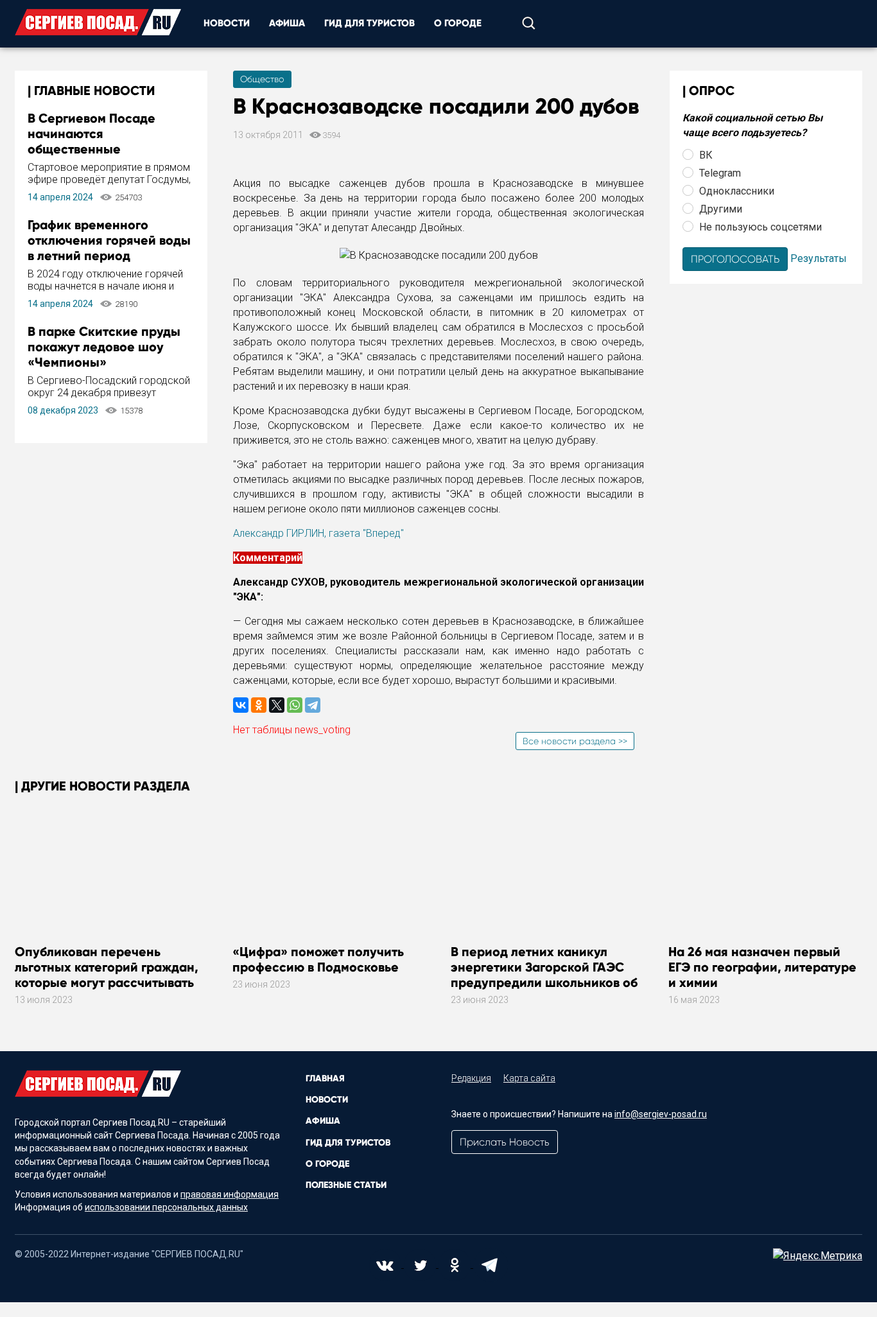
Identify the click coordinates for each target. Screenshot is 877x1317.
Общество (262, 79)
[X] (276, 705)
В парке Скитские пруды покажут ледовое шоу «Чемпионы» (104, 347)
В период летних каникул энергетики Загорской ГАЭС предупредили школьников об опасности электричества (544, 975)
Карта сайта (529, 1078)
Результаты (818, 258)
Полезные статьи (346, 1185)
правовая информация (229, 1194)
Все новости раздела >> (575, 741)
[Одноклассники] (258, 705)
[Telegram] (312, 705)
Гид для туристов (369, 23)
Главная (325, 1078)
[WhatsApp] (294, 705)
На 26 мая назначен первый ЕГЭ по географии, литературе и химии (762, 967)
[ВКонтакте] (240, 705)
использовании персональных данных (166, 1207)
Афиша (287, 23)
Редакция (471, 1078)
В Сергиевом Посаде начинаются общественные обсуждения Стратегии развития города (99, 149)
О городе (458, 23)
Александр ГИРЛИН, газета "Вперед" (318, 533)
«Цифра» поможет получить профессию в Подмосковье (318, 959)
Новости (227, 23)
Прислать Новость (505, 1142)
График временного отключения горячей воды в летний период (109, 240)
